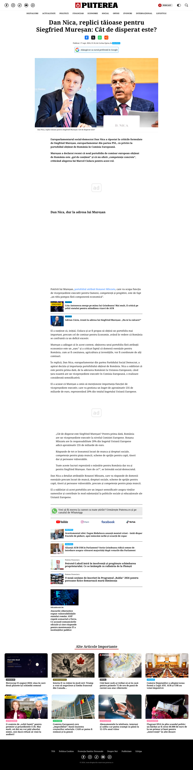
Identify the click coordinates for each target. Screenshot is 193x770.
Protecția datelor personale (90, 751)
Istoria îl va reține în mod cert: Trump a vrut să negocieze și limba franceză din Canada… (73, 685)
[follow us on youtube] (62, 522)
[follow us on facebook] (107, 522)
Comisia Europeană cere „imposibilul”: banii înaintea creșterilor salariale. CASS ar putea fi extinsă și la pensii (72, 728)
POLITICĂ (64, 13)
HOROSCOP (11, 680)
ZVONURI (127, 13)
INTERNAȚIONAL (144, 13)
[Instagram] (13, 5)
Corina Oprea (104, 43)
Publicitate (127, 751)
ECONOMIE (93, 13)
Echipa (138, 751)
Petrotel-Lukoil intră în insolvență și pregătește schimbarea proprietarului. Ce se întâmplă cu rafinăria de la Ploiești (100, 565)
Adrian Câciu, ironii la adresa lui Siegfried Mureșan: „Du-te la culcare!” (103, 320)
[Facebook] (7, 5)
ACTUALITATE (49, 13)
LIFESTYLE (161, 13)
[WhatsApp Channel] (33, 5)
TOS (53, 751)
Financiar (78, 13)
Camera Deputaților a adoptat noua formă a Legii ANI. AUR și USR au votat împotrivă (166, 685)
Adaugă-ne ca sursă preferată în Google (99, 49)
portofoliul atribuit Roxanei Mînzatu (94, 289)
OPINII (116, 13)
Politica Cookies (66, 751)
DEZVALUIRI (32, 13)
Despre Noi (112, 751)
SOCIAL (105, 13)
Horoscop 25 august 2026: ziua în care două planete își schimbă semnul (26, 684)
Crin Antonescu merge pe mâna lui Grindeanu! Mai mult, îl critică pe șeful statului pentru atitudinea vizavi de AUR (101, 307)
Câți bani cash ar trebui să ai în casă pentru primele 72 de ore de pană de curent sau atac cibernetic (119, 685)
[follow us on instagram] (85, 522)
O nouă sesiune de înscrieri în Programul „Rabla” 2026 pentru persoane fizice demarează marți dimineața (101, 579)
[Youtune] (26, 5)
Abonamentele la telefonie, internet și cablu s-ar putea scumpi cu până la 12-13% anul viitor (119, 727)
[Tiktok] (20, 5)
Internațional (60, 680)
